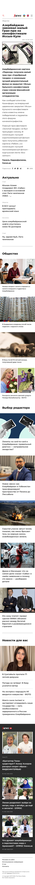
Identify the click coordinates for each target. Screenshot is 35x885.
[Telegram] (20, 168)
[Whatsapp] (18, 168)
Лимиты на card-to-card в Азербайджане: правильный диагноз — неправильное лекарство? (16, 445)
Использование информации (12, 862)
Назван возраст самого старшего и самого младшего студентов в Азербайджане (16, 289)
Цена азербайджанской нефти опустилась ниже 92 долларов (14, 224)
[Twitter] (15, 168)
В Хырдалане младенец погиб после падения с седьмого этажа (16, 325)
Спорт (4, 181)
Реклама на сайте (8, 859)
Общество (5, 21)
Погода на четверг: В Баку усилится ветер (15, 684)
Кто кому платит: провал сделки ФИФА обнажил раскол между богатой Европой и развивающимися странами (16, 621)
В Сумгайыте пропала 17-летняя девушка (14, 675)
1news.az (9, 873)
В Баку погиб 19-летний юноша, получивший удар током (14, 361)
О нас (4, 864)
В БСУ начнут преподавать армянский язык (10, 208)
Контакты (5, 866)
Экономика (5, 217)
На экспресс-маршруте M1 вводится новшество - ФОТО (16, 693)
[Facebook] (12, 168)
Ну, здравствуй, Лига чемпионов (12, 238)
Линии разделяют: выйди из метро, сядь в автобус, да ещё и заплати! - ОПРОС (17, 805)
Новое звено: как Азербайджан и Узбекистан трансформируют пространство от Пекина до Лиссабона (16, 489)
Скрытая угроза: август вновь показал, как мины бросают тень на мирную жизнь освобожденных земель (17, 533)
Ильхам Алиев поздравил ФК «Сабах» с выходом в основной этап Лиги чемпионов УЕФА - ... (13, 190)
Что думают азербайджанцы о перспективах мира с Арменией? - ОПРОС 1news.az (17, 843)
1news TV (4, 757)
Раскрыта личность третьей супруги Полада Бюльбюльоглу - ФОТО (16, 397)
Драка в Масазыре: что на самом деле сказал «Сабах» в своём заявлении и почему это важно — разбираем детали (17, 576)
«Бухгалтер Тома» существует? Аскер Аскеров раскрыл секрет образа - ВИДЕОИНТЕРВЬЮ (16, 765)
